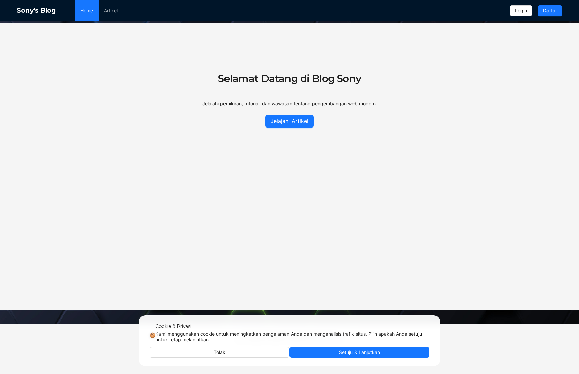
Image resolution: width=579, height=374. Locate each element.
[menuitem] (87, 10)
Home (86, 10)
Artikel (111, 10)
